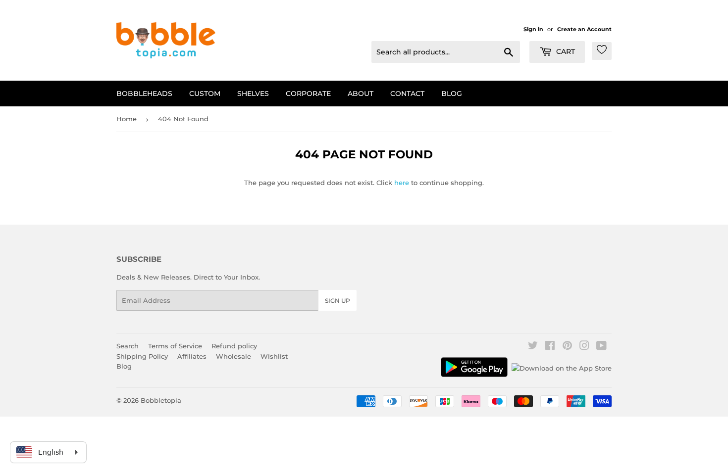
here (401, 183)
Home (126, 119)
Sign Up (337, 300)
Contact (407, 93)
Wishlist (274, 356)
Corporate (308, 93)
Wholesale (233, 356)
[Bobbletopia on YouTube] (601, 347)
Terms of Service (175, 346)
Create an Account (584, 29)
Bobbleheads (144, 93)
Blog (451, 93)
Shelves (253, 93)
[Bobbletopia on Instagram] (584, 347)
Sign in (533, 29)
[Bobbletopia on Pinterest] (567, 347)
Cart (564, 51)
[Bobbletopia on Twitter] (533, 347)
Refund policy (234, 346)
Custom (204, 93)
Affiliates (192, 356)
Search (127, 346)
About (360, 93)
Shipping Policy (142, 356)
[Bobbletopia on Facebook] (550, 347)
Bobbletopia (161, 400)
